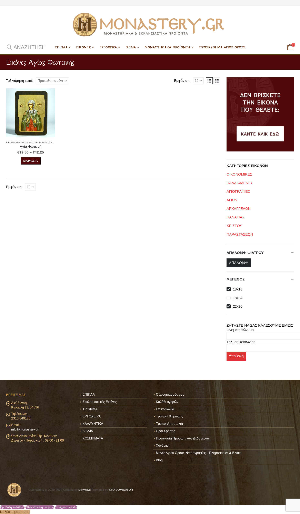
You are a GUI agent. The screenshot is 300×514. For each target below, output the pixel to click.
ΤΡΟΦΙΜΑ (90, 409)
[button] (26, 47)
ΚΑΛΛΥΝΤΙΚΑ (92, 423)
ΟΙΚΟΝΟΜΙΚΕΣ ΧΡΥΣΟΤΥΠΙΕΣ (49, 142)
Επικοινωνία (165, 409)
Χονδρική (163, 445)
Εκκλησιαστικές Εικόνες (99, 402)
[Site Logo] (150, 24)
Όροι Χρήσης (165, 431)
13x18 (237, 289)
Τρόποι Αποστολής (170, 423)
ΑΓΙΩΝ (232, 200)
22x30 (237, 306)
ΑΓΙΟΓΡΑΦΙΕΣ (238, 191)
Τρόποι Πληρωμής (169, 416)
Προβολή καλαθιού (12, 507)
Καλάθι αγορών (167, 402)
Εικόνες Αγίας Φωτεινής (19, 142)
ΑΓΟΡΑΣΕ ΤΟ (30, 160)
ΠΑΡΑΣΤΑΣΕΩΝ (240, 234)
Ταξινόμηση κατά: (19, 81)
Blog (159, 460)
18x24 (237, 298)
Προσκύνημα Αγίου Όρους (222, 47)
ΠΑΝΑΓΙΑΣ (235, 217)
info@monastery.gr (24, 429)
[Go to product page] (30, 112)
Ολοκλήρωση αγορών (40, 507)
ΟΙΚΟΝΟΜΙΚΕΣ (239, 174)
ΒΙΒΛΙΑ (131, 47)
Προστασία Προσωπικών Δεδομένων (183, 438)
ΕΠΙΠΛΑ (61, 47)
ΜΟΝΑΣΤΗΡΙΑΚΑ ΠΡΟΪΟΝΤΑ (167, 47)
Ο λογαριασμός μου (170, 394)
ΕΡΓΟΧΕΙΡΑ (108, 47)
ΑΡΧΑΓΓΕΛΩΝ (239, 209)
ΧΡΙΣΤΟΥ (234, 226)
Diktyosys (84, 489)
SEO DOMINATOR (121, 489)
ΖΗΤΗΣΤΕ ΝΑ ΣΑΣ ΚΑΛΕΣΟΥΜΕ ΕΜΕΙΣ (260, 325)
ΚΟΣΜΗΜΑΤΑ (92, 438)
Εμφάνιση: (182, 81)
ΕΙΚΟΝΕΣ (83, 47)
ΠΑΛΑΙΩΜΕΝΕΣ (240, 183)
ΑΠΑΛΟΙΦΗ (238, 263)
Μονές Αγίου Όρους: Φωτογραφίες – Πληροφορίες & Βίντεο (198, 453)
